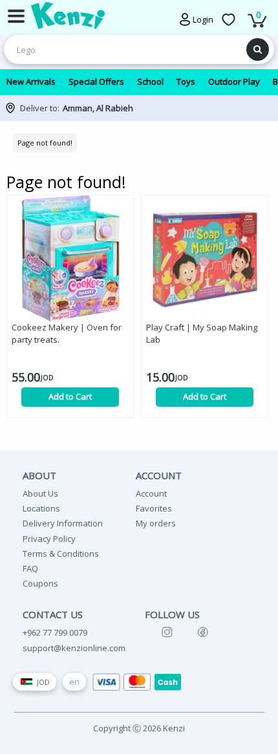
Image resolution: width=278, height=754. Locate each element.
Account (151, 493)
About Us (40, 493)
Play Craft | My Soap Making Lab (201, 333)
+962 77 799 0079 (55, 632)
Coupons (40, 583)
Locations (41, 508)
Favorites (154, 508)
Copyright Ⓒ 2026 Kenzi (139, 728)
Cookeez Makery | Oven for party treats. (67, 333)
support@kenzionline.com (74, 648)
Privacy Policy (49, 538)
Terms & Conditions (61, 553)
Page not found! (44, 142)
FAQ (30, 568)
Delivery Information (63, 523)
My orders (156, 523)
